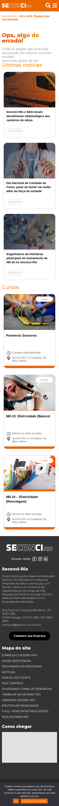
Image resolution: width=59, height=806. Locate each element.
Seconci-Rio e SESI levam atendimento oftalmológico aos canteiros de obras (28, 116)
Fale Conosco (12, 683)
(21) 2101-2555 (30, 617)
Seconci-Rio (9, 16)
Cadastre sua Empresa (29, 635)
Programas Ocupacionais (22, 666)
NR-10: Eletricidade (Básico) (28, 416)
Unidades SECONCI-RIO (18, 700)
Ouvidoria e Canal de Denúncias (27, 688)
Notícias (8, 672)
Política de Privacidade (20, 705)
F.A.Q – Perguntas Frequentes (25, 711)
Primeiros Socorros (21, 335)
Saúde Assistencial (16, 661)
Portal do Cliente (16, 677)
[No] (55, 794)
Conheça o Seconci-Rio (19, 655)
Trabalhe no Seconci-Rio (21, 694)
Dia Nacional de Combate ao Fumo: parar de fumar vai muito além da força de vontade (28, 187)
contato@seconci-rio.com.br (21, 624)
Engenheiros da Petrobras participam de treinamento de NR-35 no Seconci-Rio (27, 258)
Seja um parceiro (15, 716)
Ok (16, 801)
